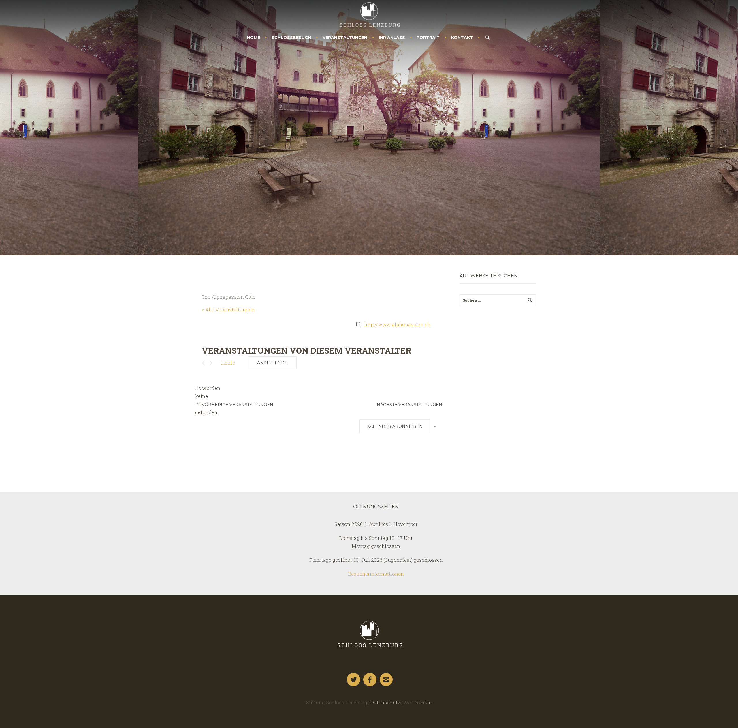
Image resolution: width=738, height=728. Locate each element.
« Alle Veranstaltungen (228, 309)
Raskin (423, 702)
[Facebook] (370, 680)
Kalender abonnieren (395, 426)
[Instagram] (386, 680)
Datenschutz (385, 702)
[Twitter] (354, 680)
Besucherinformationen (376, 573)
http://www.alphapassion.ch (397, 324)
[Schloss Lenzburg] (369, 633)
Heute (228, 362)
